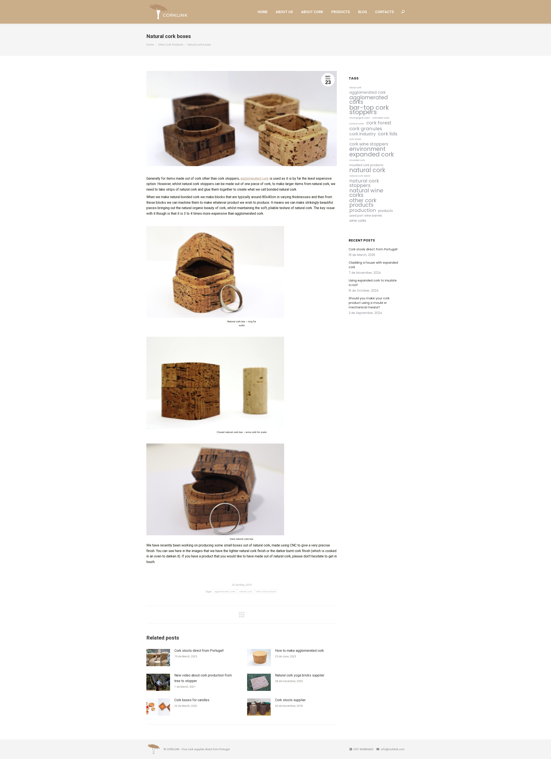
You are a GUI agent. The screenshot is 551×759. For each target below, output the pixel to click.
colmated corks (381, 117)
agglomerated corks (225, 591)
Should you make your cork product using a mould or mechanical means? (369, 302)
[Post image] (158, 657)
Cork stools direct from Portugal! (199, 651)
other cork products (265, 591)
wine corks (357, 220)
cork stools (355, 139)
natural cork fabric (359, 176)
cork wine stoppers (368, 144)
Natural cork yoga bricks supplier (299, 675)
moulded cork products (366, 165)
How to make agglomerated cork (299, 651)
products (385, 210)
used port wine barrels (365, 216)
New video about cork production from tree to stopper (203, 678)
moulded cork (357, 160)
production (362, 210)
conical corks (356, 123)
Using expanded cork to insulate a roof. (373, 282)
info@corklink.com (392, 749)
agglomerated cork (254, 178)
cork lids (387, 134)
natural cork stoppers (364, 183)
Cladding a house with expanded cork (373, 264)
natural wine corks (366, 192)
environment (367, 149)
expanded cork (371, 154)
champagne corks (359, 117)
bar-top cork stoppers (369, 109)
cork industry (362, 134)
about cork (355, 87)
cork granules (365, 128)
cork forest (379, 123)
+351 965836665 (363, 749)
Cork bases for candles (191, 700)
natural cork (245, 591)
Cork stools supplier (290, 700)
